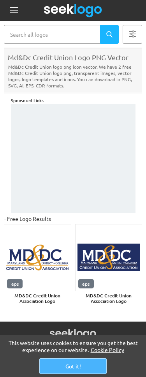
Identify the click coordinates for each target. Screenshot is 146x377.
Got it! (73, 366)
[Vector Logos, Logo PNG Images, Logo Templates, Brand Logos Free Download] (73, 10)
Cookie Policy (107, 349)
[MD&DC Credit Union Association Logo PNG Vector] (37, 258)
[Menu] (14, 11)
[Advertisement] (73, 158)
